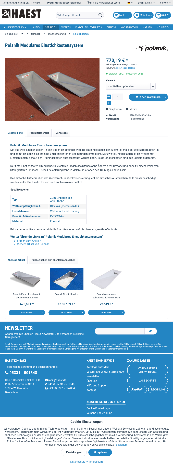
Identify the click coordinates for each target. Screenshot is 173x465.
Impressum (96, 461)
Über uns (91, 381)
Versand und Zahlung (99, 413)
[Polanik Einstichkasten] (66, 279)
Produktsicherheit (39, 133)
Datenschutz (77, 461)
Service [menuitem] (164, 2)
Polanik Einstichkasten (66, 294)
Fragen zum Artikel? (28, 240)
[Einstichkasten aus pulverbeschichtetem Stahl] (106, 279)
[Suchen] (100, 15)
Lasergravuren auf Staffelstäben (105, 371)
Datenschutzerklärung (118, 349)
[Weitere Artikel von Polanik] (151, 49)
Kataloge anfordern (97, 367)
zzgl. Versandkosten (125, 68)
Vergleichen (115, 109)
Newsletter (92, 376)
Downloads (62, 133)
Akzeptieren (100, 452)
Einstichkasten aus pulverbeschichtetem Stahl (106, 296)
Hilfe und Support (96, 385)
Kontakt (91, 390)
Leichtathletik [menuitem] (145, 2)
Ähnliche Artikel (16, 260)
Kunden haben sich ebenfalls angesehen (53, 260)
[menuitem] (80, 15)
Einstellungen (73, 452)
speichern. (122, 444)
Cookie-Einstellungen (98, 408)
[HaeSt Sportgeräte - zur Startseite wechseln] (21, 15)
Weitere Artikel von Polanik (32, 244)
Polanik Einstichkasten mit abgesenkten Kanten (27, 296)
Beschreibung (15, 133)
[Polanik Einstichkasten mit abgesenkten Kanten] (27, 279)
